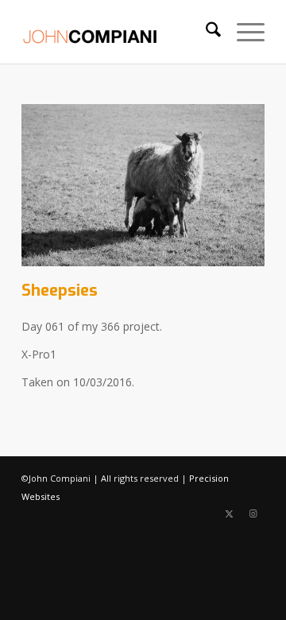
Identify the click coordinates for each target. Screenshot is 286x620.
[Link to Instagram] (253, 513)
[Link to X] (229, 513)
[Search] (205, 32)
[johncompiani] (118, 32)
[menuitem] (205, 32)
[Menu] (243, 32)
